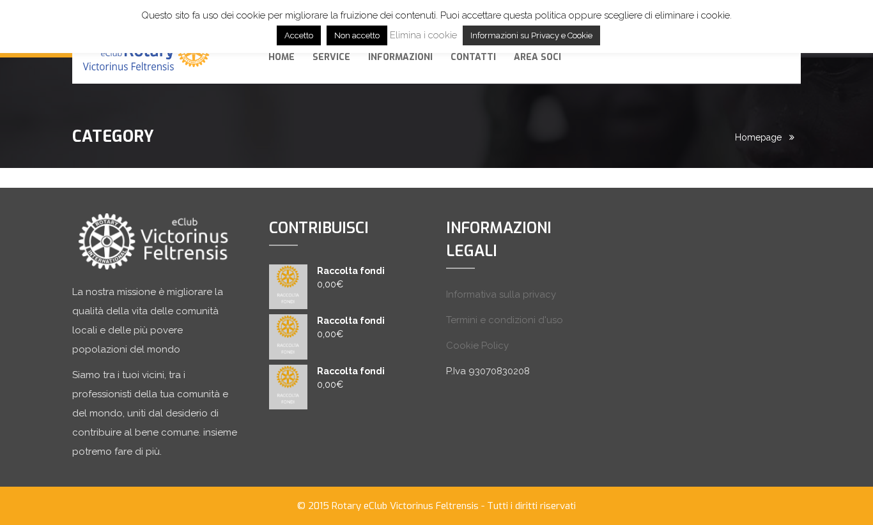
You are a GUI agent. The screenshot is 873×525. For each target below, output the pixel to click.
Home (281, 57)
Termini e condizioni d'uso (504, 320)
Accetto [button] (298, 35)
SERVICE (331, 57)
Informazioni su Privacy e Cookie (531, 35)
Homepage (758, 137)
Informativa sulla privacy (501, 294)
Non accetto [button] (357, 35)
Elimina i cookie (423, 35)
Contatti (473, 57)
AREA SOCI (537, 57)
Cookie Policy (477, 345)
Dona (759, 55)
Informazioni (400, 57)
